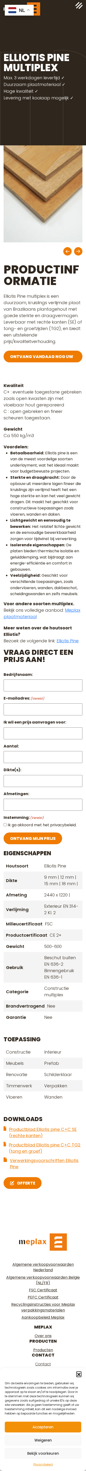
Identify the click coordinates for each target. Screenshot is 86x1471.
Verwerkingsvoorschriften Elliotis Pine (44, 1163)
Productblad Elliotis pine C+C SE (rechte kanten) (43, 1132)
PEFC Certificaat (43, 1297)
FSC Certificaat (43, 1290)
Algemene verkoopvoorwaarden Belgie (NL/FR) (43, 1280)
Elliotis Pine (68, 641)
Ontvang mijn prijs (33, 838)
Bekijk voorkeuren (43, 1453)
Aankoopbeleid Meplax (43, 1317)
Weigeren (43, 1440)
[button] (78, 1374)
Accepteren (43, 1427)
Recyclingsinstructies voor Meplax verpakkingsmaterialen (43, 1307)
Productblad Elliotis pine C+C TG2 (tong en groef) (45, 1148)
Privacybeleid (43, 1464)
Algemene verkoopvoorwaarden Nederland (43, 1267)
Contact (43, 1364)
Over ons (43, 1336)
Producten (43, 1350)
